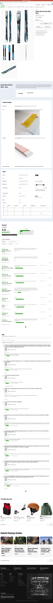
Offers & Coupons (3, 581)
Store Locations (20, 575)
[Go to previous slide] (48, 560)
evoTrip (19, 578)
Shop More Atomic (30, 92)
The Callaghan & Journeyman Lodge (21, 581)
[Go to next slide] (51, 560)
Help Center (2, 584)
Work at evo (11, 581)
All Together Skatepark (21, 583)
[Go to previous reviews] (24, 327)
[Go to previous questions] (24, 491)
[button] (26, 230)
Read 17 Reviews (42, 15)
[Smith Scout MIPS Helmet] (33, 509)
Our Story (10, 575)
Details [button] (44, 33)
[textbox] (26, 338)
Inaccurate (17, 355)
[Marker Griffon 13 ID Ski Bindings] (20, 509)
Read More (3, 555)
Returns (2, 578)
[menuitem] (7, 7)
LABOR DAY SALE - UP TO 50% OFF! (26, 0)
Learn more (13, 340)
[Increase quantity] (38, 23)
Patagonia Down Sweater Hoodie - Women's (45, 518)
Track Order (2, 575)
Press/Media (11, 578)
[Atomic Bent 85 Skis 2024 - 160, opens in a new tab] (5, 349)
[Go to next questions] (28, 491)
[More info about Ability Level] (27, 181)
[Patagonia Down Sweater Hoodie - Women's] (46, 509)
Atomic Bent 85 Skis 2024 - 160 (12, 349)
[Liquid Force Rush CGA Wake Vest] (7, 509)
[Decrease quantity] (36, 23)
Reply (14, 355)
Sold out (46, 23)
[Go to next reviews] (28, 327)
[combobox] (16, 5)
